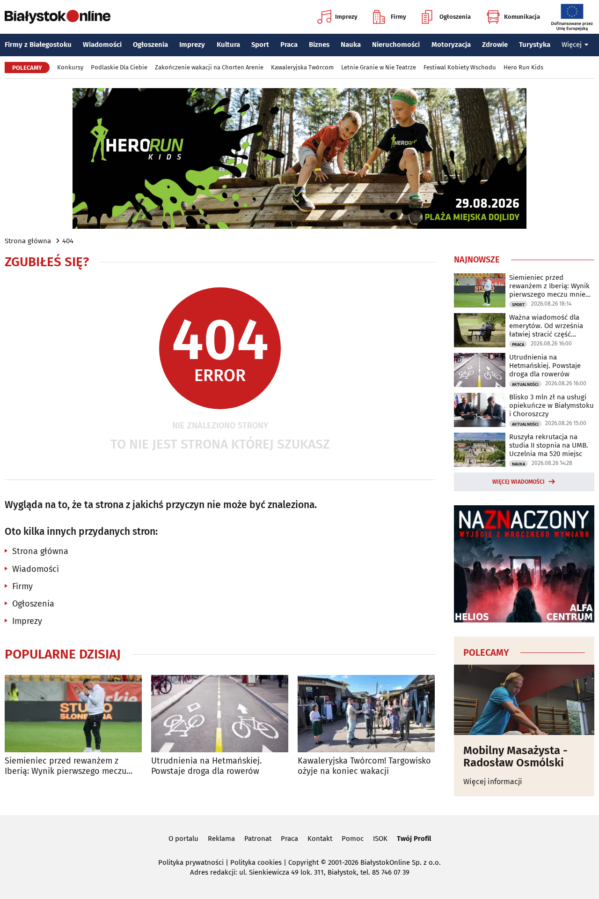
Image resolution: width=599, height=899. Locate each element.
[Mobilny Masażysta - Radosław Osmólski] (524, 700)
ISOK (380, 838)
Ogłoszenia (455, 16)
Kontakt (319, 838)
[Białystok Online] (57, 17)
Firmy (398, 16)
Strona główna (28, 241)
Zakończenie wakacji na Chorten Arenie (209, 67)
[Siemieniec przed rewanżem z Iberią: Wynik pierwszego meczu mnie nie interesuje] (73, 713)
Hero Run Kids (523, 67)
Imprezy (346, 16)
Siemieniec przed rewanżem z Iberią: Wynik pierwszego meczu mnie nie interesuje (65, 766)
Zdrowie (495, 44)
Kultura (228, 44)
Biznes (319, 44)
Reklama (221, 838)
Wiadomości (102, 44)
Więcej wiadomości (518, 482)
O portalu (183, 838)
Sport (260, 44)
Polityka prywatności (191, 862)
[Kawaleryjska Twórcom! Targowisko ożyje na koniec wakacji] (366, 713)
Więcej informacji (492, 781)
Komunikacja (522, 16)
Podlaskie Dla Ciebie (119, 67)
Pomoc (353, 838)
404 (67, 241)
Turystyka (534, 44)
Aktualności (525, 384)
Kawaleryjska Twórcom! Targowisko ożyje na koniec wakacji (364, 766)
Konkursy (70, 67)
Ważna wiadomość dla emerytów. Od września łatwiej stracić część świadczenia (546, 325)
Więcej (572, 44)
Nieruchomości (396, 44)
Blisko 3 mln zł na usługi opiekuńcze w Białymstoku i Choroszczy (551, 405)
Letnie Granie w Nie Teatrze (378, 67)
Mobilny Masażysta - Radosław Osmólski (515, 756)
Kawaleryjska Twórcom (302, 67)
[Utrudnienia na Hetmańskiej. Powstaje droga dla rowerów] (219, 713)
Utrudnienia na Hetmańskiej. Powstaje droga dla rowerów (206, 766)
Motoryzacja (451, 44)
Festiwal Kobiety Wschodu (460, 67)
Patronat (257, 838)
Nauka (351, 44)
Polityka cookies (256, 862)
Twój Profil (414, 838)
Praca (289, 44)
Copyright (303, 862)
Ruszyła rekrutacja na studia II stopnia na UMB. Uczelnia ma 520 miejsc (548, 445)
